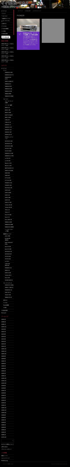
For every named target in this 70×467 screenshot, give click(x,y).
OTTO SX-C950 (8, 180)
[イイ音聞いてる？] (35, 8)
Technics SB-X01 (8, 207)
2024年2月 (3, 321)
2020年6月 (3, 363)
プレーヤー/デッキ (7, 283)
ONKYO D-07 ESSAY (9, 170)
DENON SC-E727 (8, 127)
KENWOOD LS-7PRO (9, 155)
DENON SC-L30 (8, 129)
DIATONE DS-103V (9, 141)
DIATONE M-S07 (8, 254)
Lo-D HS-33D (7, 160)
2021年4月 (3, 339)
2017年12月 (3, 437)
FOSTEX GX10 (8, 258)
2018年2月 (3, 432)
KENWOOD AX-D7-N (9, 75)
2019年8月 (3, 388)
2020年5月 (3, 366)
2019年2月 (3, 402)
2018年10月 (3, 412)
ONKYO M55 (7, 173)
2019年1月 (3, 405)
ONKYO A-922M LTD (9, 81)
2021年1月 (3, 346)
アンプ (4, 70)
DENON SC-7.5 (8, 124)
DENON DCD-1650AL (9, 285)
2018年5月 (3, 424)
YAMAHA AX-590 (8, 86)
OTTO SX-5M (7, 178)
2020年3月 (3, 371)
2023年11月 (3, 326)
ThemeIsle (57, 464)
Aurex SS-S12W (8, 249)
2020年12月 (3, 348)
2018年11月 (3, 410)
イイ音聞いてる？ (15, 3)
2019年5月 (3, 395)
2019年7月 (3, 390)
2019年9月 (3, 385)
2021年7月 (3, 331)
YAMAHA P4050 (8, 93)
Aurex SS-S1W (8, 246)
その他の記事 (4, 310)
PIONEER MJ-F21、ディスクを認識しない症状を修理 (30, 34)
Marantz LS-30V (8, 165)
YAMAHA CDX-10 (8, 297)
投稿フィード (4, 455)
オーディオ (3, 68)
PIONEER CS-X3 (8, 267)
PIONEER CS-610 (8, 182)
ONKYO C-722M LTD (9, 287)
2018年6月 (3, 422)
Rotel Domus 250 (8, 187)
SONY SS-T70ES (8, 202)
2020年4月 (3, 368)
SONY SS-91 (7, 195)
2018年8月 (3, 417)
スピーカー (5, 99)
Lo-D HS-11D (7, 158)
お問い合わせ (4, 446)
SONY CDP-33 (8, 292)
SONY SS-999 (7, 197)
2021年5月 (3, 336)
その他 (4, 307)
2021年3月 (3, 341)
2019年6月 (3, 393)
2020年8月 (3, 358)
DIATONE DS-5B (8, 251)
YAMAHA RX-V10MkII (9, 96)
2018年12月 (3, 407)
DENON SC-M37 (8, 132)
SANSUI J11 (7, 270)
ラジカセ (5, 302)
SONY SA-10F (7, 190)
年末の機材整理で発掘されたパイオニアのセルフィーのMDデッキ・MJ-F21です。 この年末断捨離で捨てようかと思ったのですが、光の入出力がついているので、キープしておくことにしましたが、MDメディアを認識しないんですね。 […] (30, 41)
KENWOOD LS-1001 (9, 153)
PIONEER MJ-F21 (8, 290)
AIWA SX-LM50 (8, 112)
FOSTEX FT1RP (8, 148)
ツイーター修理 (8, 105)
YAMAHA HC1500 (8, 91)
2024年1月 (3, 324)
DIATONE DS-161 (8, 143)
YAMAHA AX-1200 (8, 88)
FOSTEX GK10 (8, 256)
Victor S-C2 (7, 217)
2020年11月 (3, 351)
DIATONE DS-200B (9, 146)
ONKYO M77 (7, 175)
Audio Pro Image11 (9, 115)
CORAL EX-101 (8, 122)
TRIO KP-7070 (8, 294)
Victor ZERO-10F (8, 219)
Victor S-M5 (7, 277)
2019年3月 (3, 400)
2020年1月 (3, 375)
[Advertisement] (53, 32)
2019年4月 (3, 398)
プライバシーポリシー (6, 449)
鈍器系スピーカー (7, 234)
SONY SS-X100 (8, 272)
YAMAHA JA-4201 (8, 222)
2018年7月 (3, 420)
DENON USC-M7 (8, 134)
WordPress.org (4, 460)
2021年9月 (3, 329)
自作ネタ (5, 300)
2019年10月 (3, 383)
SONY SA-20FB (8, 192)
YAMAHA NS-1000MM (9, 227)
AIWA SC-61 (7, 107)
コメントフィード (5, 458)
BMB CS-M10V (8, 117)
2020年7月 (3, 361)
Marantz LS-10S (8, 163)
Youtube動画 (6, 305)
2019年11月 (3, 380)
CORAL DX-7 (7, 119)
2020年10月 (3, 353)
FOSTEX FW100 (8, 151)
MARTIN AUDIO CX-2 (9, 168)
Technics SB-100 (8, 205)
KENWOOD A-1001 (9, 72)
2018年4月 (3, 427)
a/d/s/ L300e (7, 236)
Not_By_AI (3, 312)
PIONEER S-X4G (8, 185)
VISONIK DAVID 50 (9, 280)
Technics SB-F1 (8, 275)
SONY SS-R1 (7, 200)
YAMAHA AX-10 (8, 84)
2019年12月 (3, 378)
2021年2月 (3, 344)
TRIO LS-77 (7, 212)
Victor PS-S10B (8, 214)
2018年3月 (3, 429)
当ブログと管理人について (7, 444)
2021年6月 (3, 334)
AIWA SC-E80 (7, 110)
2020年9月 (3, 356)
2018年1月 (3, 434)
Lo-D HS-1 (7, 261)
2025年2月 (3, 319)
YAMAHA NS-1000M (9, 224)
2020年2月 (3, 373)
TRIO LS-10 (7, 209)
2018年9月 (3, 415)
